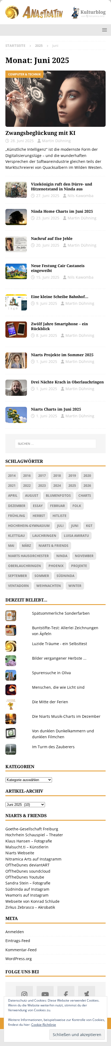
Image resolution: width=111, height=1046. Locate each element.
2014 (12, 475)
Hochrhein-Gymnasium (29, 525)
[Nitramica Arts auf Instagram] (24, 994)
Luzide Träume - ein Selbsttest (59, 643)
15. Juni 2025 (47, 277)
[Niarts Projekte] (16, 360)
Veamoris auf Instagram (26, 895)
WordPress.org (18, 958)
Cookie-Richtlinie (43, 1024)
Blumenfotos (58, 495)
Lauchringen (44, 535)
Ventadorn (18, 585)
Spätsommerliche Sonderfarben (61, 613)
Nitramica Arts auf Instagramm (33, 859)
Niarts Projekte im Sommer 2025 (62, 354)
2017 (42, 475)
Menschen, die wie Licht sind (58, 687)
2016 (27, 475)
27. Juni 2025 (47, 195)
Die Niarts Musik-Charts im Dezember (66, 716)
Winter (74, 585)
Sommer (41, 575)
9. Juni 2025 (46, 303)
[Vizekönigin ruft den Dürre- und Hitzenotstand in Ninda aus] (16, 190)
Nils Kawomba (80, 195)
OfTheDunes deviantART (27, 864)
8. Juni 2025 (46, 335)
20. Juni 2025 (47, 245)
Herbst (39, 515)
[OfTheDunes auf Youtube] (45, 994)
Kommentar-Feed (21, 949)
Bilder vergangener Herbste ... (59, 658)
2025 (72, 485)
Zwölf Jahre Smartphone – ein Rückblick (59, 326)
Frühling (16, 515)
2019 (72, 475)
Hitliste (60, 515)
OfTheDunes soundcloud (27, 871)
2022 (27, 485)
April (13, 495)
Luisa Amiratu (76, 535)
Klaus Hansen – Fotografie (28, 841)
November (84, 556)
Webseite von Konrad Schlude (32, 901)
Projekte (79, 566)
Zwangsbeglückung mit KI (40, 133)
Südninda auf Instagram (27, 889)
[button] (104, 30)
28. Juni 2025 (22, 140)
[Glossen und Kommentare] (16, 388)
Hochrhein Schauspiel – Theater (34, 834)
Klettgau (16, 535)
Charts (84, 495)
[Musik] (16, 415)
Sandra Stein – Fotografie (27, 883)
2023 (42, 485)
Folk (76, 505)
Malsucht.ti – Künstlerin (26, 846)
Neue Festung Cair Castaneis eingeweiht (58, 268)
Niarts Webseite (19, 852)
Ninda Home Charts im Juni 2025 (62, 211)
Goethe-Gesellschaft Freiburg (31, 828)
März (26, 545)
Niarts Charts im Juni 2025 (56, 409)
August (31, 495)
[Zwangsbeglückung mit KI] (55, 99)
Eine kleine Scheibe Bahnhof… (59, 296)
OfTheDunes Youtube (24, 877)
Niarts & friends (53, 545)
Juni (74, 525)
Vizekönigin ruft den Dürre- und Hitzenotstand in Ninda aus (61, 186)
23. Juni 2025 (47, 218)
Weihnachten (48, 585)
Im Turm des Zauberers (53, 746)
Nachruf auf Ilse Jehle (51, 238)
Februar (57, 505)
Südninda (65, 575)
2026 (87, 485)
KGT (89, 525)
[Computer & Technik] (16, 329)
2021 (12, 485)
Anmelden (14, 931)
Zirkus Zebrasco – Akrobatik (30, 907)
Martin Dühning (56, 140)
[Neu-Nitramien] (16, 271)
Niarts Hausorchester (28, 556)
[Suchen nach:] (56, 443)
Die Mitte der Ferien (50, 701)
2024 (57, 485)
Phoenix (56, 566)
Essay (38, 505)
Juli (60, 525)
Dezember (16, 505)
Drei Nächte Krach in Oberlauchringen (67, 381)
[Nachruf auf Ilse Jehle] (16, 244)
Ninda (61, 556)
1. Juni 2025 (46, 361)
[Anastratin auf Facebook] (65, 994)
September (17, 575)
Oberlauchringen (24, 566)
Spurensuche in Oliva (51, 672)
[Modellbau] (16, 302)
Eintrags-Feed (17, 940)
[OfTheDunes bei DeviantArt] (86, 994)
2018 (57, 475)
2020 (87, 475)
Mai (11, 545)
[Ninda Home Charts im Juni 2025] (16, 217)
